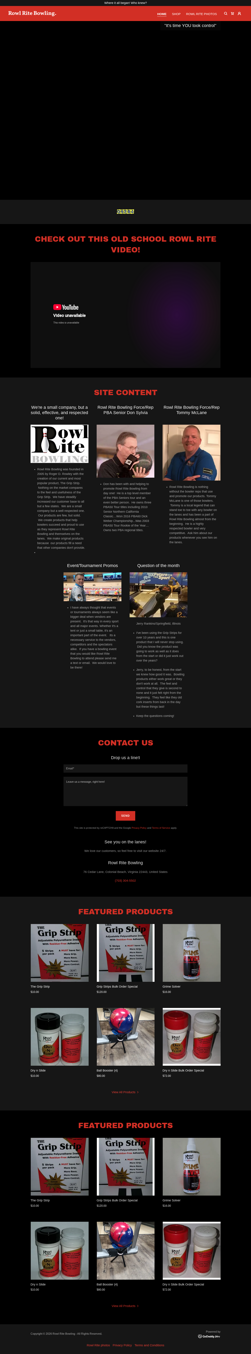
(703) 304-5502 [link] (125, 880)
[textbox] (125, 768)
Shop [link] (176, 14)
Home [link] (161, 14)
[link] (41, 14)
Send (125, 815)
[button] (232, 13)
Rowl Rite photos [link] (201, 14)
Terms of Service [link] (161, 827)
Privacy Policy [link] (139, 827)
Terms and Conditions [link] (149, 1345)
